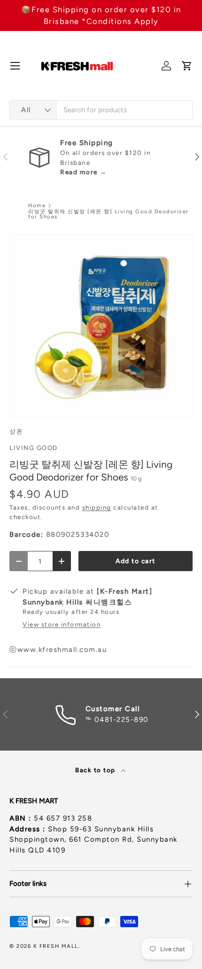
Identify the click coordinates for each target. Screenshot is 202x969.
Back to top (96, 770)
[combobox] (101, 110)
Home (37, 205)
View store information (62, 624)
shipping (96, 507)
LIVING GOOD (33, 447)
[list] (101, 326)
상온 (16, 431)
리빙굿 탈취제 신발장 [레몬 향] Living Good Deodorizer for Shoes (108, 214)
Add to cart (135, 561)
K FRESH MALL (55, 946)
